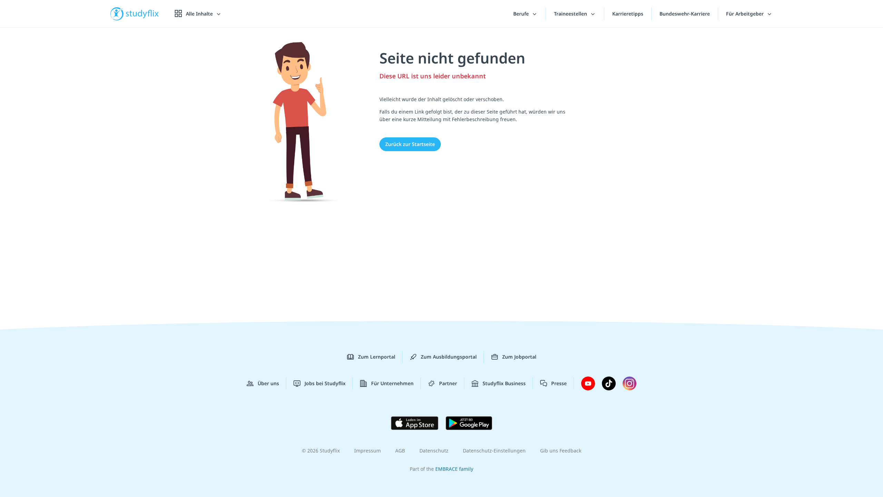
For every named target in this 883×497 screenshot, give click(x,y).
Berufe (521, 13)
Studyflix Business (504, 383)
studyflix (142, 13)
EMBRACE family (454, 469)
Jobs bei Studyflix (325, 383)
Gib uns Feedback (560, 450)
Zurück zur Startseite (410, 144)
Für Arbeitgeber (745, 13)
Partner (448, 383)
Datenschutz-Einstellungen (494, 450)
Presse (559, 383)
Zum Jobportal (519, 356)
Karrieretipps (627, 13)
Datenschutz (433, 450)
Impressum (367, 450)
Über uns (268, 383)
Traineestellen (571, 13)
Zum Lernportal (376, 356)
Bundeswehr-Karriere (684, 13)
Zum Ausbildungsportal (449, 356)
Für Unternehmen (392, 383)
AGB (400, 450)
